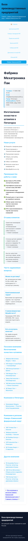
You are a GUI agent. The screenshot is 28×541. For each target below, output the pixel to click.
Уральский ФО (14, 43)
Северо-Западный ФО (14, 33)
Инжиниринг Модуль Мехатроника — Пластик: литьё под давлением (14, 406)
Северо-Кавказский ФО (14, 62)
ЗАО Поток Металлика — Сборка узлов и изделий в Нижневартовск (14, 472)
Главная (4, 16)
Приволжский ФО (14, 38)
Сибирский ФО (14, 48)
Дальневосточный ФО (14, 52)
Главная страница (11, 499)
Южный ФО (14, 57)
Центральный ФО (14, 29)
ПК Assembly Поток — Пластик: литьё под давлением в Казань (12, 465)
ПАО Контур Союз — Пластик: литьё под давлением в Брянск (12, 479)
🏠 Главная (14, 24)
